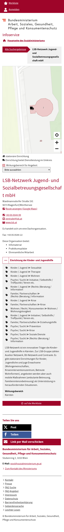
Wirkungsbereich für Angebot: (22, 165)
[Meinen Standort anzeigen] (57, 135)
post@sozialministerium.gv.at (25, 464)
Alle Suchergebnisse (15, 50)
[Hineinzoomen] (57, 142)
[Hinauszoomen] (57, 149)
